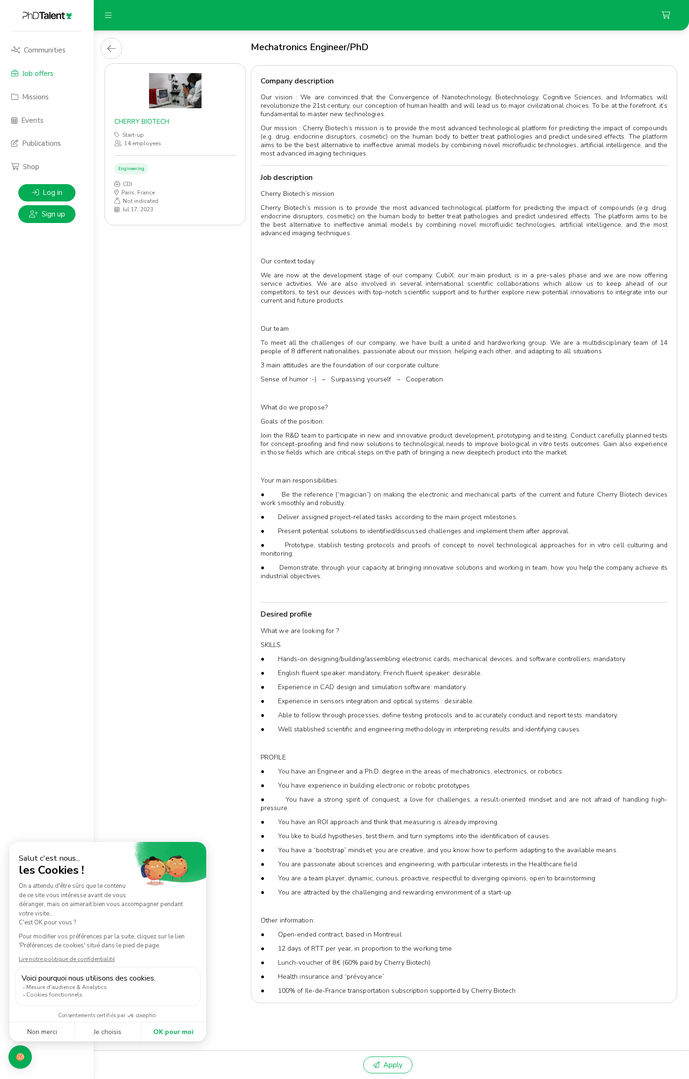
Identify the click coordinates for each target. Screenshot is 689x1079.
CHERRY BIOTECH (141, 121)
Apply (393, 1065)
